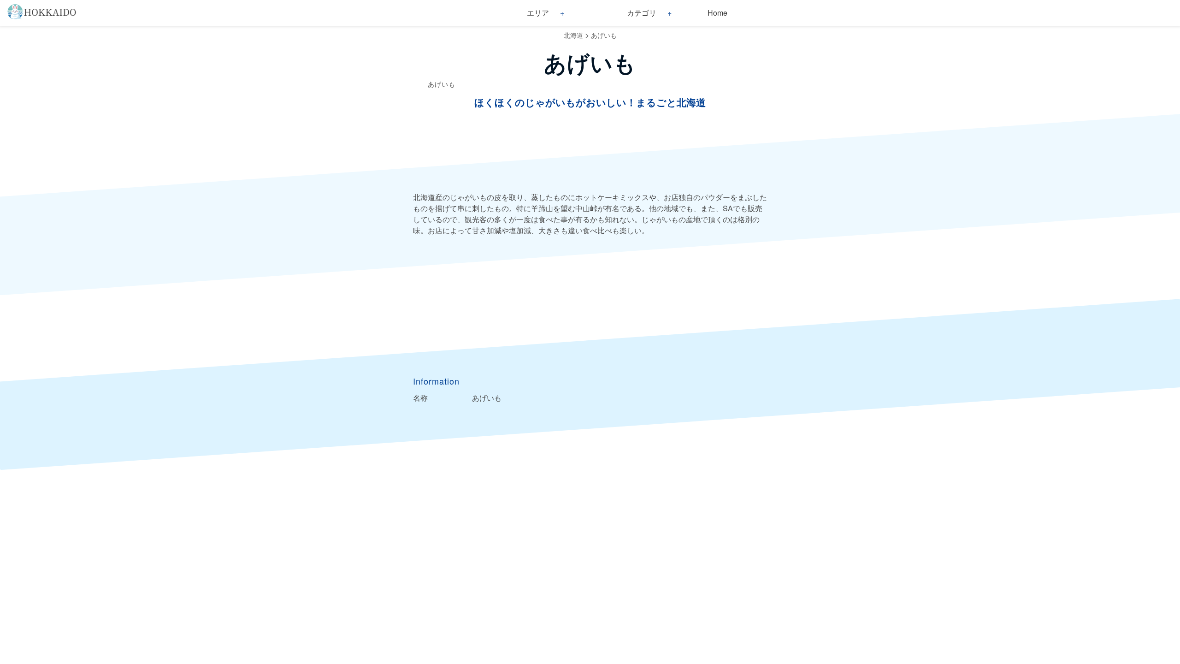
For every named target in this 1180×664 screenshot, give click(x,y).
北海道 (573, 35)
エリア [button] (538, 12)
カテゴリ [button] (641, 12)
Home (717, 12)
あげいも (604, 35)
